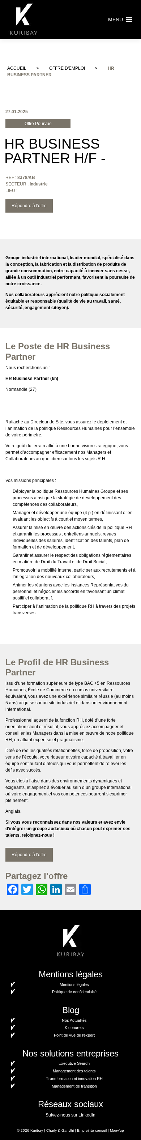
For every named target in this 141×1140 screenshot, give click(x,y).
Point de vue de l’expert (74, 1035)
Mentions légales (74, 984)
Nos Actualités (74, 1020)
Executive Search (74, 1063)
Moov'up (117, 1130)
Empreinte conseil (92, 1130)
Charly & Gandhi (60, 1130)
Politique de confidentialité (74, 992)
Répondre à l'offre (29, 205)
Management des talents (74, 1071)
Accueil (16, 68)
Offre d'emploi (67, 68)
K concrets (74, 1027)
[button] (115, 19)
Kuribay (36, 1130)
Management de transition (74, 1086)
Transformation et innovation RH (74, 1078)
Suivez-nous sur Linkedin (70, 1115)
